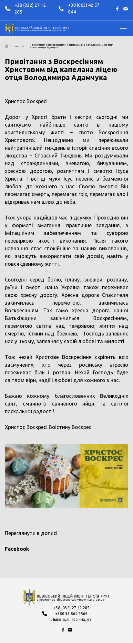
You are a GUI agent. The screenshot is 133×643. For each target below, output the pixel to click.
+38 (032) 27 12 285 (30, 8)
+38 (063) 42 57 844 (83, 8)
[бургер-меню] (123, 28)
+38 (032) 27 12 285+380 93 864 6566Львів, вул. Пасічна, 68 (71, 613)
